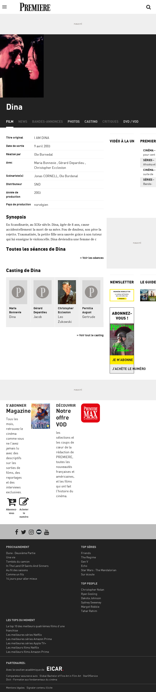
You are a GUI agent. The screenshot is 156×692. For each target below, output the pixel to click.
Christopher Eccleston (50, 168)
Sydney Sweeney (91, 602)
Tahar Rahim (89, 611)
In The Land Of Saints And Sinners (27, 565)
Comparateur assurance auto (22, 675)
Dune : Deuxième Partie (20, 553)
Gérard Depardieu (71, 163)
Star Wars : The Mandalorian (98, 570)
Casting (91, 121)
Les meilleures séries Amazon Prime (29, 639)
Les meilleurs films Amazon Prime (27, 651)
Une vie (10, 557)
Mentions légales (15, 687)
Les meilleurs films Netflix (22, 647)
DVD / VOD (131, 121)
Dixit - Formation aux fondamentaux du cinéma (31, 679)
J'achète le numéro (123, 369)
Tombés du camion (18, 561)
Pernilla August (87, 310)
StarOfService (90, 675)
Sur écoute (87, 574)
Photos (74, 121)
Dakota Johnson (91, 598)
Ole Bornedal (43, 154)
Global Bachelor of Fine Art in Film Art (60, 675)
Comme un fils (15, 574)
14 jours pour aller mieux (21, 578)
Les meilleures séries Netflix (24, 634)
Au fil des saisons (17, 570)
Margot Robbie (90, 606)
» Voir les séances (92, 257)
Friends (86, 553)
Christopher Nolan (92, 589)
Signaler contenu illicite (39, 687)
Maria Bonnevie (45, 163)
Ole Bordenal (68, 176)
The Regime (88, 557)
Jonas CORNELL (46, 176)
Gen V (84, 561)
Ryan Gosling (89, 593)
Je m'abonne (122, 360)
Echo (84, 565)
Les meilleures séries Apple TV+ (26, 643)
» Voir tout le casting (90, 335)
